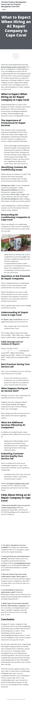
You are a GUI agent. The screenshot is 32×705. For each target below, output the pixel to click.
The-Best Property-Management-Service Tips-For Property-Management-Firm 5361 (14, 4)
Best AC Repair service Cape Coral (13, 67)
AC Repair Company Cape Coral (18, 483)
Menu (3, 9)
